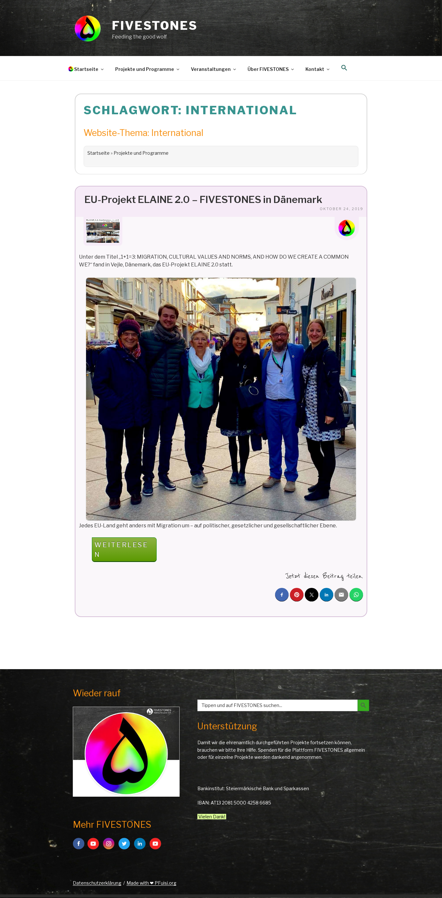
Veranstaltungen (211, 69)
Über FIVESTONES (268, 69)
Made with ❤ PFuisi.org (151, 883)
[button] (344, 68)
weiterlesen (121, 551)
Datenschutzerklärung (97, 883)
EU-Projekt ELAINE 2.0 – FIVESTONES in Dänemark (203, 199)
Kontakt (314, 69)
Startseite (86, 69)
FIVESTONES (155, 25)
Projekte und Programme (144, 69)
